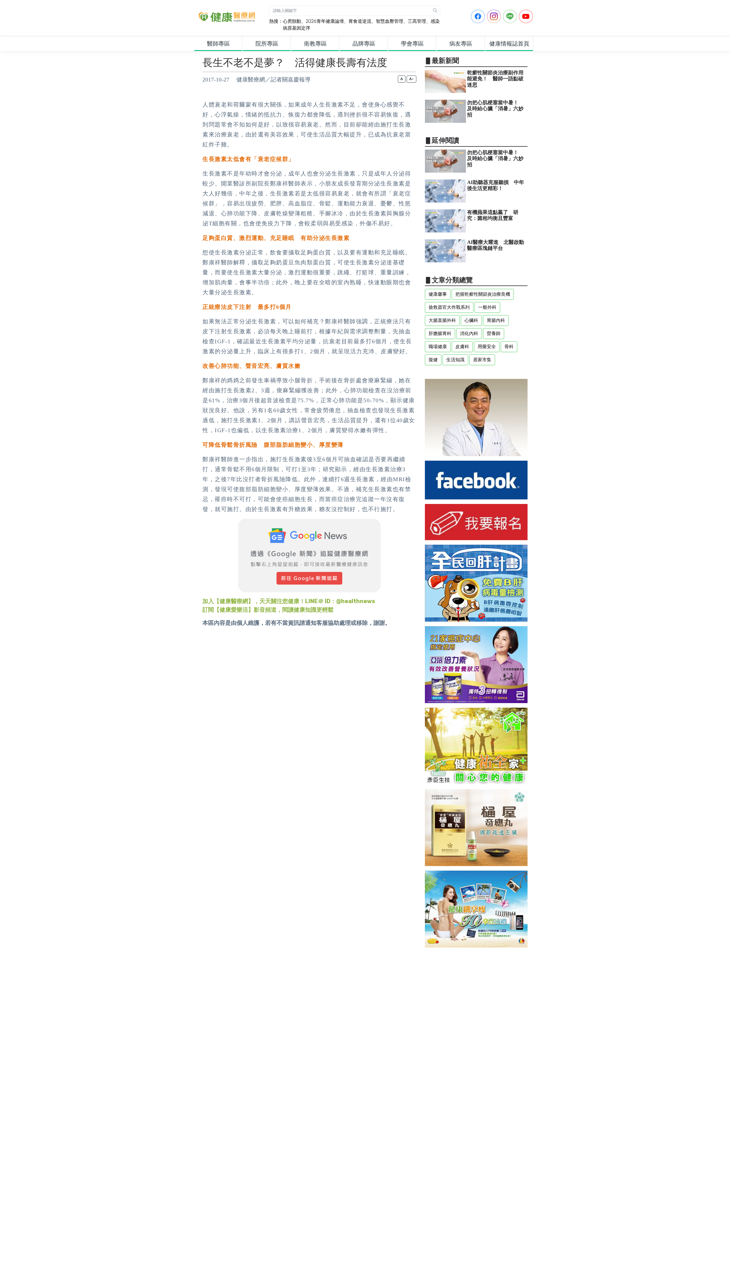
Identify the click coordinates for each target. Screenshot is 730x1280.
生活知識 (455, 359)
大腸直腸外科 (442, 320)
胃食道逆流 (359, 21)
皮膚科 (462, 346)
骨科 (509, 346)
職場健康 (438, 346)
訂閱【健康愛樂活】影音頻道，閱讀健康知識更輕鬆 (268, 609)
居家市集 (482, 359)
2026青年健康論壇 (325, 21)
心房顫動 (292, 21)
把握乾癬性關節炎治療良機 (482, 294)
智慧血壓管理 (389, 21)
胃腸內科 (496, 320)
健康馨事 (438, 294)
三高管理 (417, 21)
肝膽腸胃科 (440, 333)
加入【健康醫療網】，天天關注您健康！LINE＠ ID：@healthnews (288, 601)
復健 (433, 359)
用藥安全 (487, 346)
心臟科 (471, 320)
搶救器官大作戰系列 (449, 307)
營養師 (493, 333)
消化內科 (469, 333)
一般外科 (487, 307)
